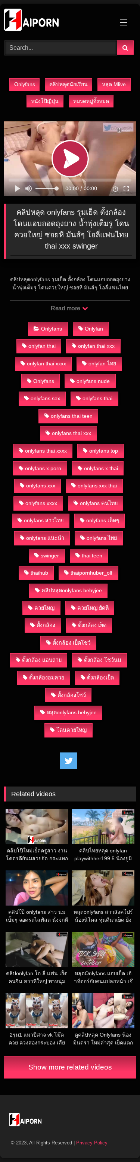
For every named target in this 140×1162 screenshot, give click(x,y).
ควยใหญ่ (44, 608)
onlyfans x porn (43, 468)
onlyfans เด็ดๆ (102, 520)
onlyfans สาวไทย (43, 520)
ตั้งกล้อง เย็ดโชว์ (72, 643)
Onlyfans (24, 84)
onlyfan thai (42, 346)
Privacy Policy (92, 1143)
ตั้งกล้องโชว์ (71, 695)
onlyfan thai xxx (96, 346)
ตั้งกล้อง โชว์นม (102, 660)
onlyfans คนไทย (99, 503)
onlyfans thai (97, 398)
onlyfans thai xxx (71, 433)
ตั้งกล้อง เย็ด (92, 625)
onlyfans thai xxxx (46, 451)
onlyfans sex (45, 398)
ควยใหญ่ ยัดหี (93, 608)
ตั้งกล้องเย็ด (100, 678)
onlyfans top (103, 451)
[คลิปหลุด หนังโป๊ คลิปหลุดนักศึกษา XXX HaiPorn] (57, 20)
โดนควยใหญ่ (71, 730)
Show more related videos (70, 1067)
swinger (50, 556)
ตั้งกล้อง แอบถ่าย (42, 660)
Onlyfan (94, 329)
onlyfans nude (93, 381)
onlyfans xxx (40, 486)
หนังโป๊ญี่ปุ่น (45, 101)
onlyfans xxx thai (97, 486)
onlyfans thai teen (72, 416)
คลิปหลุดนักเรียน (68, 84)
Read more (66, 308)
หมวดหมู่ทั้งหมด (91, 101)
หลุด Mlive (114, 84)
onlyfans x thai (101, 468)
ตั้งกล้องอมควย (46, 678)
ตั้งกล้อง (46, 625)
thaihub (39, 573)
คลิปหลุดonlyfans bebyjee (71, 590)
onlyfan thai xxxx (46, 363)
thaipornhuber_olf (91, 573)
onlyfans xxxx (41, 503)
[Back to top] (117, 1139)
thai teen (92, 556)
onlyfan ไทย (102, 363)
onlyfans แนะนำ (45, 538)
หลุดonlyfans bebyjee (72, 712)
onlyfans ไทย (102, 538)
